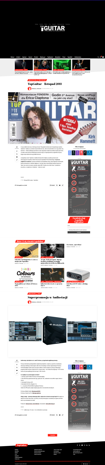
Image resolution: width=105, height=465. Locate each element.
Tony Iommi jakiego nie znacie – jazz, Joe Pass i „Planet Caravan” (24, 72)
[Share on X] (16, 154)
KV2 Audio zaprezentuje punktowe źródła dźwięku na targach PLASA (61, 72)
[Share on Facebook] (16, 151)
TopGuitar (36, 180)
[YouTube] (82, 445)
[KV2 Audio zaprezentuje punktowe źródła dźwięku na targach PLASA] (62, 65)
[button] (98, 57)
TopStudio (81, 281)
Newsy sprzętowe (42, 80)
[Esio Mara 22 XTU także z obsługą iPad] (78, 275)
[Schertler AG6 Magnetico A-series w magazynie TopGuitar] (26, 251)
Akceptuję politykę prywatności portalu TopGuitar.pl (78, 229)
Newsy (43, 257)
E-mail (69, 225)
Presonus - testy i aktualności (36, 409)
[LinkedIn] (89, 152)
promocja (45, 409)
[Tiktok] (85, 152)
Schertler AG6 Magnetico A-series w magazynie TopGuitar (26, 260)
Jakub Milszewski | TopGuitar (46, 287)
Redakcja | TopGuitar (36, 88)
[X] (73, 152)
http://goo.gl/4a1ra (36, 393)
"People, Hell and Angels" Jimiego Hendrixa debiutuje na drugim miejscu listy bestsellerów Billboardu (52, 261)
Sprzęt (39, 293)
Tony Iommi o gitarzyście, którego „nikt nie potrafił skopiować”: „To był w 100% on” (42, 73)
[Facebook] (69, 152)
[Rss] (89, 445)
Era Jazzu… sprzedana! (74, 244)
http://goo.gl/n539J (36, 391)
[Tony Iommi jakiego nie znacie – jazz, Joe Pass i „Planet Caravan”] (24, 65)
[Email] (16, 156)
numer (31, 180)
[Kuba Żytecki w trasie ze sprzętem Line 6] (52, 275)
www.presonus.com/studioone (33, 403)
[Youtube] (81, 152)
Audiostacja (26, 409)
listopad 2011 (27, 180)
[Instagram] (77, 152)
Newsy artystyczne (32, 80)
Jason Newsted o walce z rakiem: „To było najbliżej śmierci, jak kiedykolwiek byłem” (81, 73)
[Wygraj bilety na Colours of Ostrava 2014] (26, 275)
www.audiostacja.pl (50, 403)
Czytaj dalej (52, 435)
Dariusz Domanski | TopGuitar (47, 265)
